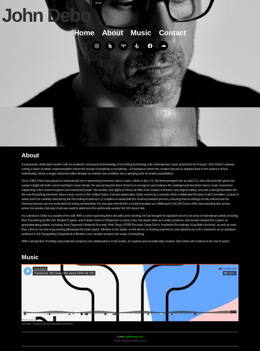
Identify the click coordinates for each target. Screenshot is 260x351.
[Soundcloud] (163, 46)
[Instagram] (96, 46)
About (112, 33)
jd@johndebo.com (134, 336)
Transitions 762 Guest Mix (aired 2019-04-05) (53, 324)
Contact (172, 33)
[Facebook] (150, 46)
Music (141, 33)
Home (84, 33)
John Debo (26, 324)
